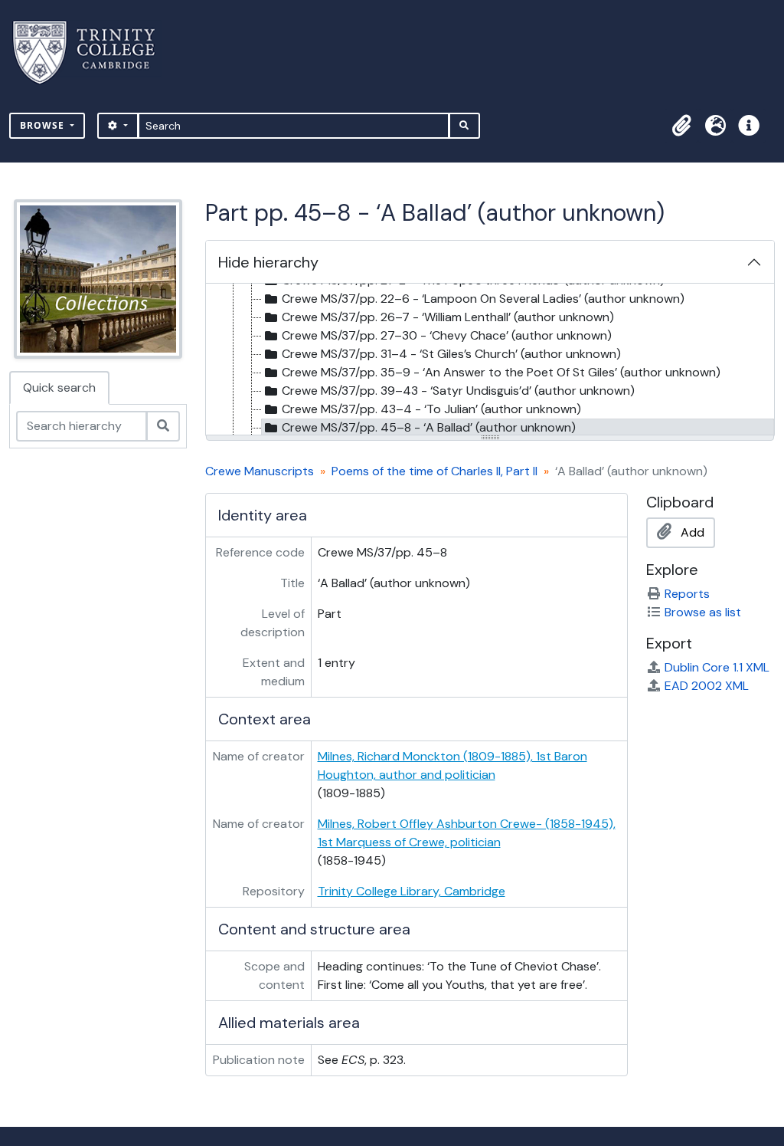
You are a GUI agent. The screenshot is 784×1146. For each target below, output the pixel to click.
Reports (687, 594)
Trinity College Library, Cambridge (411, 891)
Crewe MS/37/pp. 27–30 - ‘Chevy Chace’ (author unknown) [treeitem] (447, 335)
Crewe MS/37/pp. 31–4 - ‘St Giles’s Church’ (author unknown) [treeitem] (451, 354)
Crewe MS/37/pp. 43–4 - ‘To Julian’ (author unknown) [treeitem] (431, 409)
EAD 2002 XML (707, 686)
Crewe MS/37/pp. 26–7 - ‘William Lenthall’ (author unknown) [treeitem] (448, 317)
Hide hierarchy (268, 262)
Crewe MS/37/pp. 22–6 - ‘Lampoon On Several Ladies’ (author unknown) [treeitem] (483, 299)
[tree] (490, 360)
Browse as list (703, 612)
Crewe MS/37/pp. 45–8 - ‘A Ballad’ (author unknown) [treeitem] (429, 427)
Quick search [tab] (59, 387)
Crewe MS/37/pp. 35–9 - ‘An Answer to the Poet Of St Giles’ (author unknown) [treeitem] (501, 372)
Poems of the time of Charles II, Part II (434, 471)
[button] (681, 126)
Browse (43, 125)
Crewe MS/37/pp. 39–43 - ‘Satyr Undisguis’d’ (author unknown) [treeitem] (458, 391)
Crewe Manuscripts (259, 471)
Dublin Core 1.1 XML (717, 667)
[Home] (93, 52)
